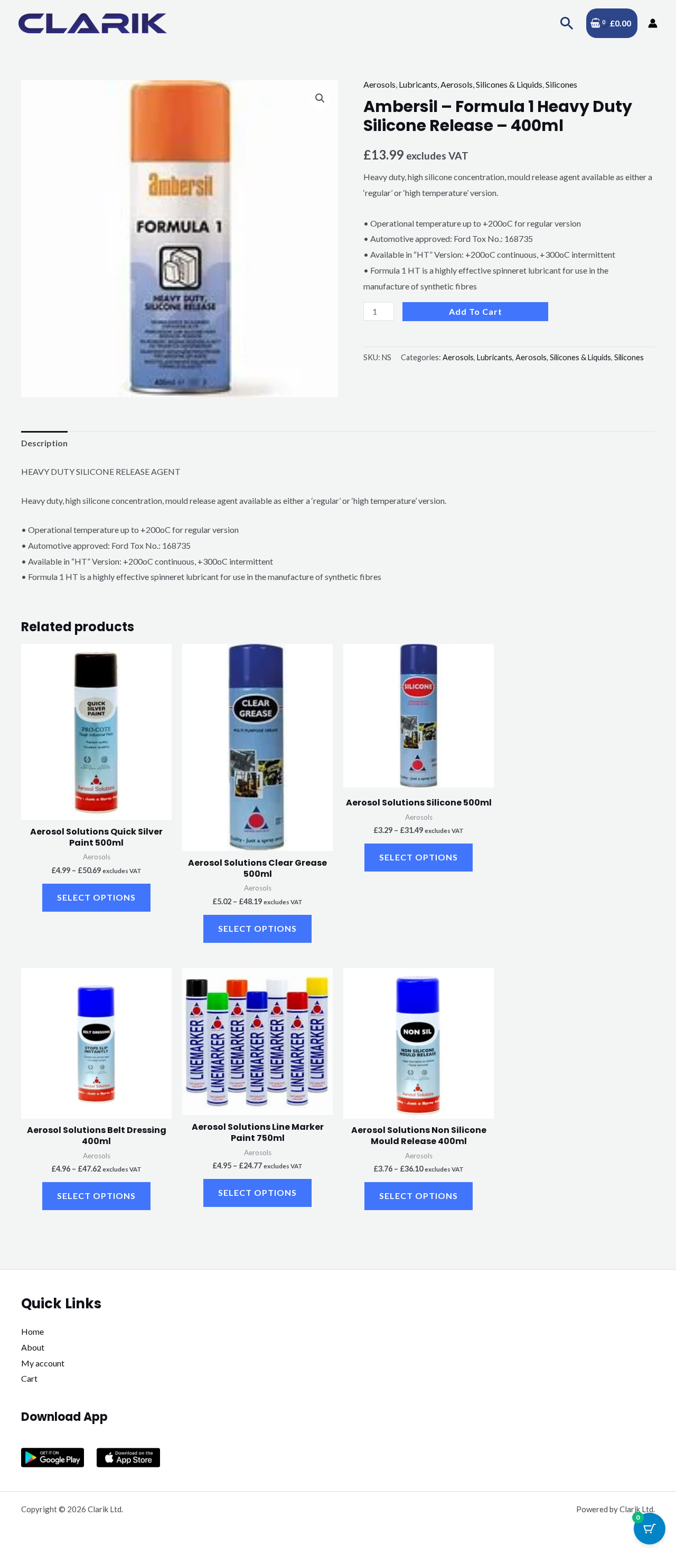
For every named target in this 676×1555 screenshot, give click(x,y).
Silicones (561, 84)
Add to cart (475, 311)
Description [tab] (44, 443)
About (32, 1347)
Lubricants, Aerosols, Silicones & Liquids (470, 84)
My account (42, 1363)
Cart (29, 1378)
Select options (96, 897)
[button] (567, 23)
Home (32, 1331)
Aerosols (379, 84)
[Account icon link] (653, 23)
